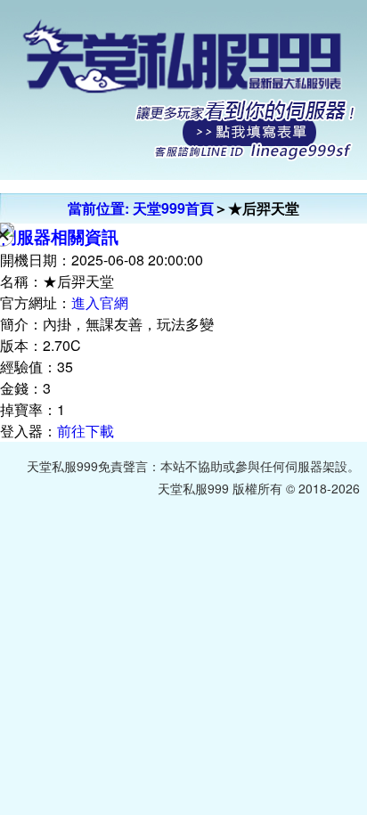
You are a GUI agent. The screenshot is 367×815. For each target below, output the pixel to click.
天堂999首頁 (173, 208)
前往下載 (85, 430)
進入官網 (99, 302)
